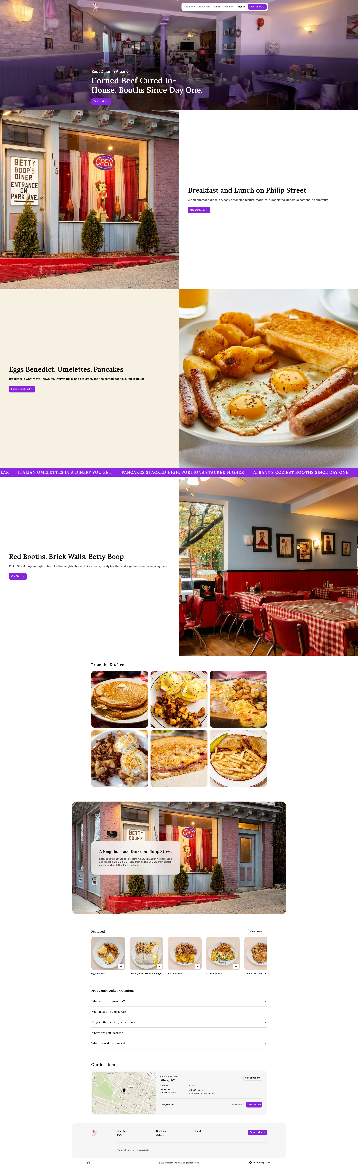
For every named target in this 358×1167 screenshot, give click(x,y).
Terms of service (125, 1150)
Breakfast (204, 6)
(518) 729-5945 (195, 1090)
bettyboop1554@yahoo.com (201, 1093)
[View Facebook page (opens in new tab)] (88, 1162)
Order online (254, 1104)
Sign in (241, 6)
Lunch (217, 6)
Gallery (160, 1135)
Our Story (189, 6)
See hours (237, 1104)
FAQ (119, 1135)
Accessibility (143, 1150)
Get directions (253, 1077)
